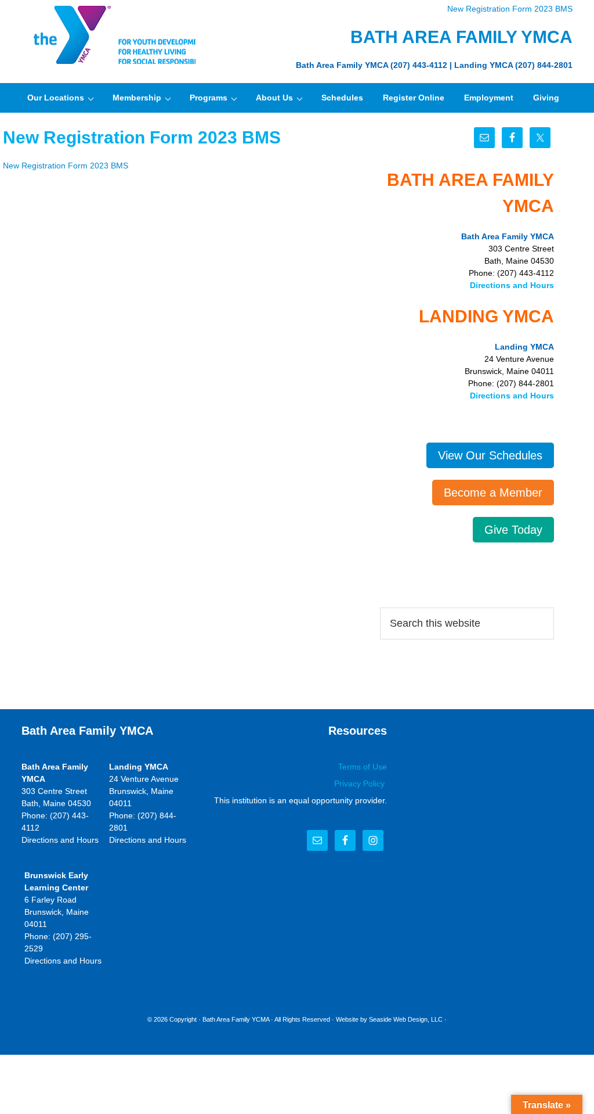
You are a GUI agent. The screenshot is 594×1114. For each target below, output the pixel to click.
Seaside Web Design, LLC (406, 1019)
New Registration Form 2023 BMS (510, 8)
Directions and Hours (512, 285)
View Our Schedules (490, 455)
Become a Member (493, 492)
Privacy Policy (360, 783)
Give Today (513, 529)
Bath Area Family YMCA (108, 35)
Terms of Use (362, 766)
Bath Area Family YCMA (235, 1019)
